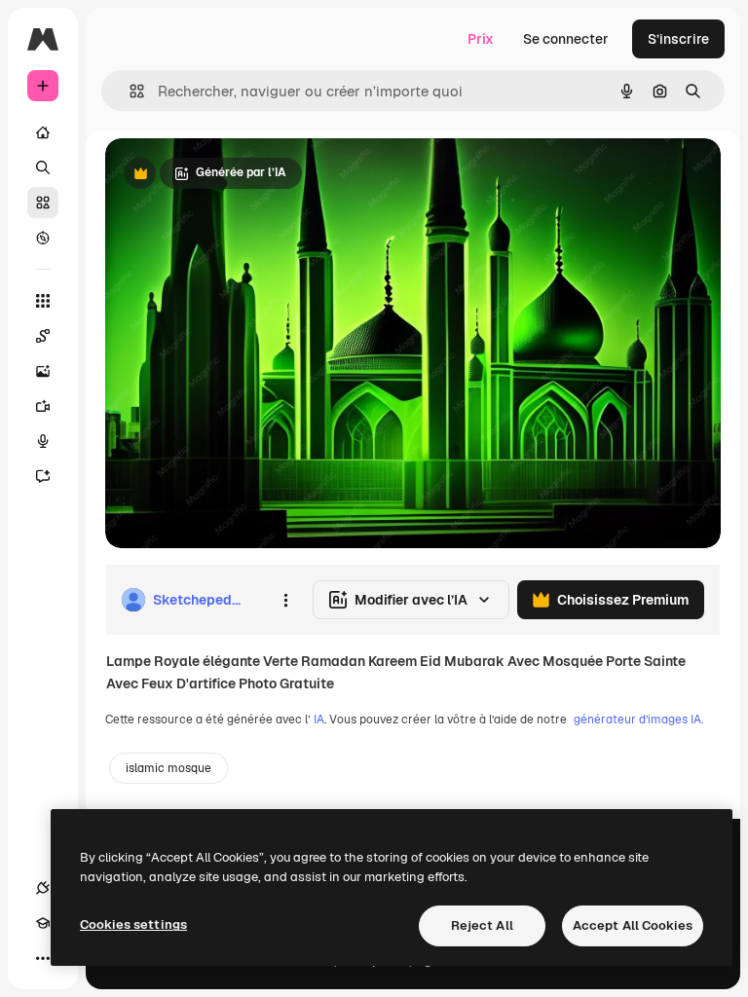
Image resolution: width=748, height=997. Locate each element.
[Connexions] (42, 888)
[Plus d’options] (285, 599)
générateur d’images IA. (638, 719)
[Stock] (42, 202)
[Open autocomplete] (129, 91)
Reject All (482, 925)
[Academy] (42, 923)
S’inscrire (678, 39)
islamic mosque (168, 768)
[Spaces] (42, 335)
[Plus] (42, 958)
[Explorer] (42, 237)
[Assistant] (42, 476)
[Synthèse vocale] (42, 441)
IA (319, 719)
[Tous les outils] (42, 300)
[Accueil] (42, 132)
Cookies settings (133, 924)
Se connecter (566, 39)
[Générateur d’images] (42, 371)
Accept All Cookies (632, 925)
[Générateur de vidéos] (42, 406)
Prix (481, 39)
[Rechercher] (42, 167)
